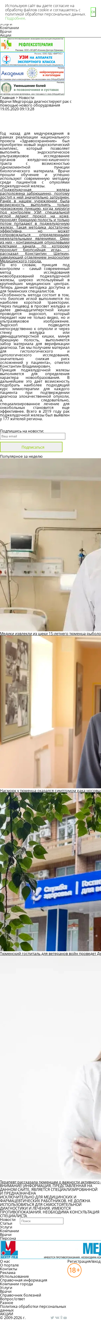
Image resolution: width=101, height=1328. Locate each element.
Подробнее (15, 18)
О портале (9, 1265)
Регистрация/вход (84, 1261)
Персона (8, 1238)
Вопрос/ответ (12, 1298)
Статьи (6, 1223)
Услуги (6, 1227)
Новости (26, 97)
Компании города (16, 1283)
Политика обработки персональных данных (33, 1308)
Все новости (16, 424)
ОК (93, 12)
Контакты (8, 1268)
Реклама (8, 1272)
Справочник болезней (20, 1295)
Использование (14, 1276)
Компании (9, 27)
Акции (5, 35)
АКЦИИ (6, 1313)
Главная (7, 97)
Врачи (6, 31)
